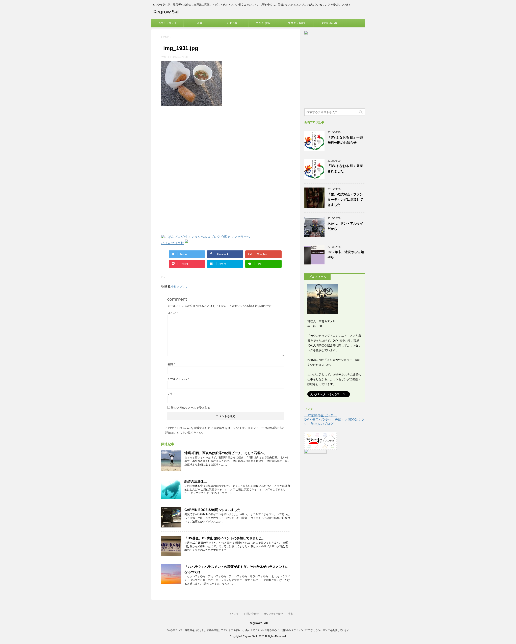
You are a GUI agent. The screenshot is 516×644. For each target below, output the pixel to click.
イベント (234, 613)
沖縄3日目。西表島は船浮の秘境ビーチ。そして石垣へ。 (225, 453)
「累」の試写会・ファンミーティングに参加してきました (345, 199)
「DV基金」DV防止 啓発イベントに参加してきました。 (224, 538)
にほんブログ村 (172, 243)
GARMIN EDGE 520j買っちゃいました (212, 510)
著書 (199, 23)
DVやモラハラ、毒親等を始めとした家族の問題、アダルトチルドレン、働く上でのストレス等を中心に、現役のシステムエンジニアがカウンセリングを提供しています (258, 630)
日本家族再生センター (320, 415)
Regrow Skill (167, 12)
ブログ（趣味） (297, 23)
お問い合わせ (329, 23)
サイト (171, 393)
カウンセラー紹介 (273, 613)
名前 (171, 364)
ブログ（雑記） (265, 23)
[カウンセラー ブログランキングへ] (196, 243)
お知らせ (232, 23)
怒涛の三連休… (195, 481)
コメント (173, 312)
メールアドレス (178, 378)
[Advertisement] (195, 142)
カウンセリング (167, 23)
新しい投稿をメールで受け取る (190, 407)
